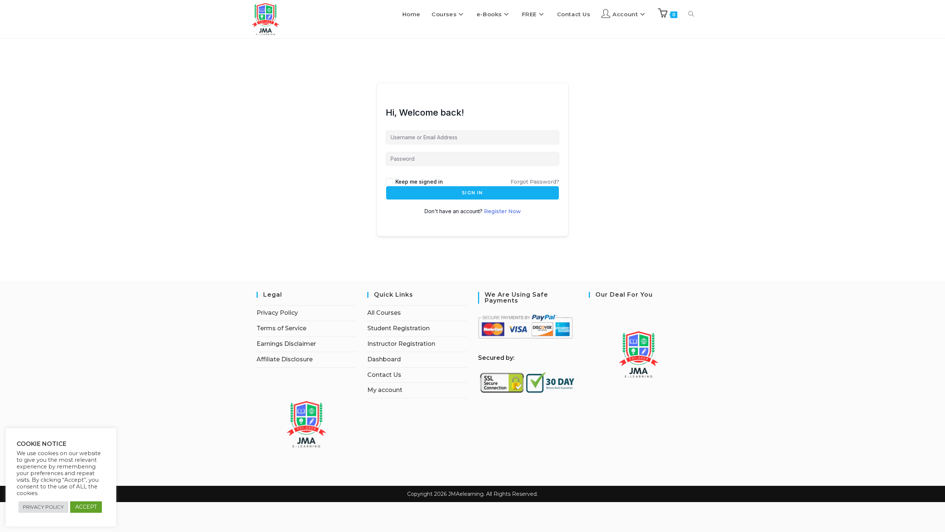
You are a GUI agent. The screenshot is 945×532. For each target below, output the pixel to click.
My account (384, 389)
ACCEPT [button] (86, 507)
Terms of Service (281, 328)
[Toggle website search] (691, 14)
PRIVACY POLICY (43, 507)
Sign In (472, 192)
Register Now (502, 211)
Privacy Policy (277, 312)
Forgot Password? (535, 181)
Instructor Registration (401, 343)
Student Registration (398, 328)
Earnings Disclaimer (286, 343)
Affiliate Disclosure (285, 359)
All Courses (384, 312)
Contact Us (384, 374)
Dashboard (384, 359)
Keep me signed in (419, 181)
